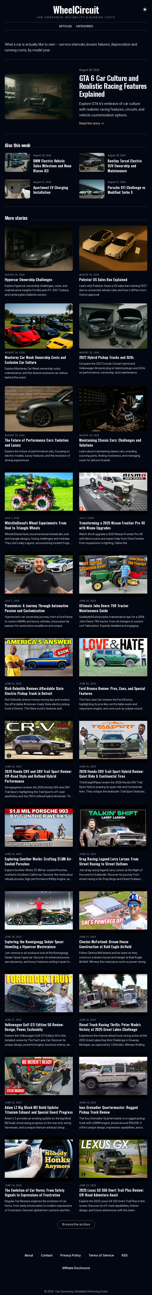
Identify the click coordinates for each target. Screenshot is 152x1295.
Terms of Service (101, 1255)
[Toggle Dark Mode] (144, 9)
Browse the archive (76, 1224)
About (29, 1255)
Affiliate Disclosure (76, 1268)
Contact (46, 1255)
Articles (65, 26)
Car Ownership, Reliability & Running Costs (81, 1291)
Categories (84, 26)
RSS (125, 1255)
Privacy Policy (70, 1255)
